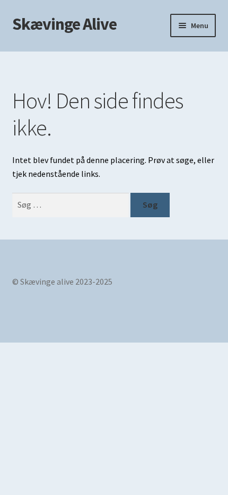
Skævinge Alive (64, 24)
